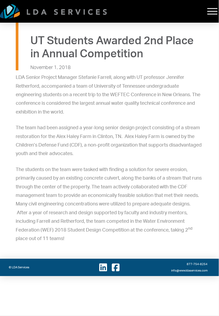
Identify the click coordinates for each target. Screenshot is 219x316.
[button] (212, 11)
